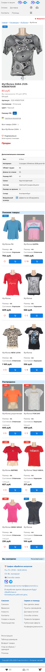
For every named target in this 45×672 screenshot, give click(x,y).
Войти (37, 3)
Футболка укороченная (12, 415)
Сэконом (5, 606)
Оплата (4, 8)
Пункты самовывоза (32, 610)
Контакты (5, 13)
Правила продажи (32, 621)
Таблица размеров (9, 641)
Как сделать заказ (31, 606)
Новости (5, 614)
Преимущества (7, 625)
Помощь (15, 13)
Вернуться (41, 19)
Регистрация (6, 638)
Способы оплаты (31, 617)
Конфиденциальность (33, 628)
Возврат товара (8, 645)
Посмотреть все (37, 561)
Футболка (6, 246)
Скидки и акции (8, 3)
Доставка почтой (31, 614)
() (9, 670)
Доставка (14, 8)
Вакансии (5, 610)
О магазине (22, 3)
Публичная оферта (32, 625)
